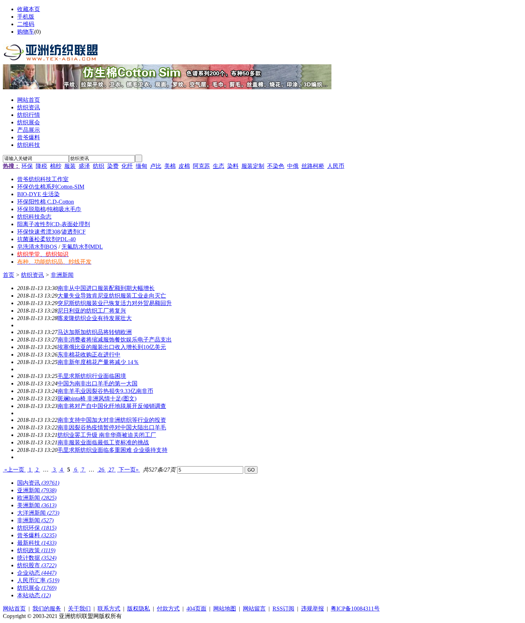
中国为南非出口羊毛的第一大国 (98, 383)
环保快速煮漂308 (38, 232)
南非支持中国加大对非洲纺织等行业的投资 (112, 420)
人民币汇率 (38, 580)
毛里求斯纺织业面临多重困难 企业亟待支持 (113, 450)
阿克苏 (201, 166)
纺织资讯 (32, 275)
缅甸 (141, 166)
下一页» (128, 470)
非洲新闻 (62, 275)
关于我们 (79, 608)
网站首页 (14, 608)
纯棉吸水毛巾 (64, 209)
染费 (113, 166)
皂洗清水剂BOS (37, 247)
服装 (70, 166)
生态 (218, 166)
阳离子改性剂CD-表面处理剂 (53, 224)
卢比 (155, 166)
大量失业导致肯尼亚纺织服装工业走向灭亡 (112, 296)
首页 (8, 275)
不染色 (275, 166)
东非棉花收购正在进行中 (89, 355)
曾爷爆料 (36, 535)
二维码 (25, 24)
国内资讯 (38, 483)
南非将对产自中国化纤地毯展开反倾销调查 (112, 406)
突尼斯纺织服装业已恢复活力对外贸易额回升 (115, 303)
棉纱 (55, 166)
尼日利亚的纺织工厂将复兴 (92, 311)
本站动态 (34, 595)
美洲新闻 (36, 505)
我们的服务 (46, 608)
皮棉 (184, 166)
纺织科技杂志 (34, 217)
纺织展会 (36, 588)
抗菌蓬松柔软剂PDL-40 (46, 239)
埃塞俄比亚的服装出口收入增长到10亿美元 (112, 347)
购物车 (25, 32)
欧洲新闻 (36, 498)
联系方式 (109, 608)
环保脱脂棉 (31, 209)
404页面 (196, 608)
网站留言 (254, 608)
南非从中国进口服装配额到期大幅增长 (106, 288)
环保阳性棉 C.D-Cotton (45, 202)
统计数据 (36, 558)
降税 (41, 166)
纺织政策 (36, 550)
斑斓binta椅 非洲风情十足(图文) (97, 398)
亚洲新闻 (36, 490)
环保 (27, 166)
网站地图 (224, 608)
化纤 (127, 166)
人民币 (335, 166)
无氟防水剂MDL (82, 247)
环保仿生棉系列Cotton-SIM (50, 187)
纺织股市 (36, 565)
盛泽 (84, 166)
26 (101, 470)
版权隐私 (138, 608)
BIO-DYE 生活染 (38, 194)
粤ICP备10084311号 (355, 608)
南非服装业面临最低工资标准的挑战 (103, 442)
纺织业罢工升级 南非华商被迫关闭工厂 (107, 435)
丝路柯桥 (312, 166)
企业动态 (36, 573)
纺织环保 (36, 528)
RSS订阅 (283, 608)
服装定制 (252, 166)
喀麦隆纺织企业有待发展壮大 (95, 318)
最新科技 (36, 543)
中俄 (293, 166)
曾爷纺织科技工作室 (43, 179)
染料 (233, 166)
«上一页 (14, 470)
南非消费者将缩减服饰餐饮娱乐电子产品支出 (115, 340)
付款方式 (168, 608)
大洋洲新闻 (38, 513)
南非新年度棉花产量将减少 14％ (98, 362)
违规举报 (312, 608)
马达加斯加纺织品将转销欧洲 (95, 332)
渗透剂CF (73, 232)
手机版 (25, 17)
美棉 (170, 166)
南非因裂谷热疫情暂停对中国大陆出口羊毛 (112, 427)
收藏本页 (28, 9)
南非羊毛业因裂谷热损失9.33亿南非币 (105, 391)
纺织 (98, 166)
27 (111, 470)
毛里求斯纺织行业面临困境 (92, 376)
